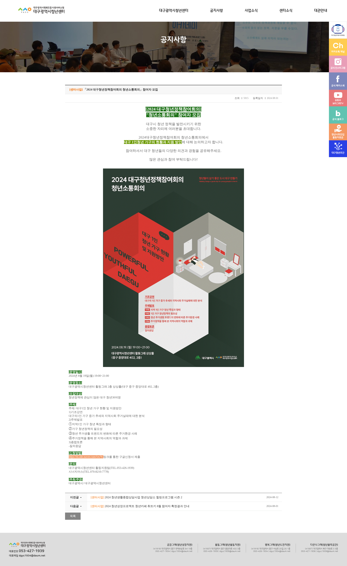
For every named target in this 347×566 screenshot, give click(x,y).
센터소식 (285, 11)
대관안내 (320, 11)
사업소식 (251, 11)
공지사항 (216, 11)
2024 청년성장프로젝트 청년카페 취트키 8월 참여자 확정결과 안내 (140, 506)
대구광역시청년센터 (173, 11)
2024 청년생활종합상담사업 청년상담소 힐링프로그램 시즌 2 (136, 497)
